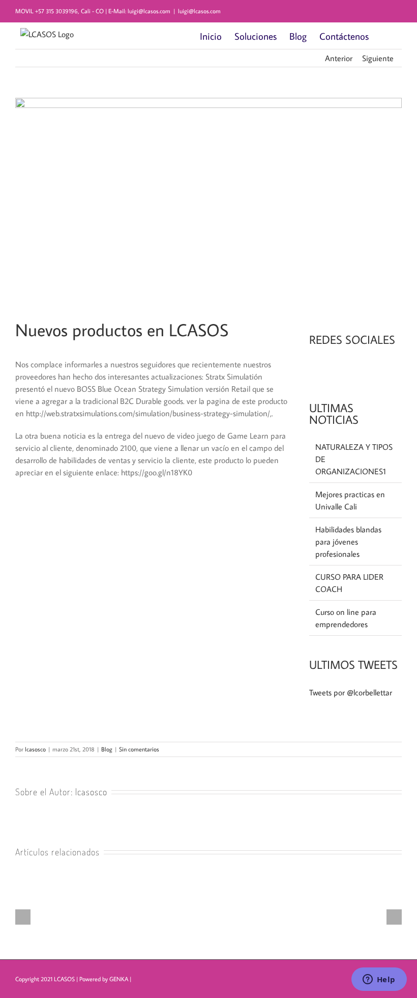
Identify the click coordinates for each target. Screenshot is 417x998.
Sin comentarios (139, 749)
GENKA (118, 979)
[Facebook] (312, 368)
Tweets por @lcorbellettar (350, 692)
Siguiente (378, 58)
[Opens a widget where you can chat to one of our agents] (379, 980)
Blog (106, 749)
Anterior (338, 58)
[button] (385, 35)
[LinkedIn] (326, 368)
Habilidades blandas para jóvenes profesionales (348, 541)
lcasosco (35, 749)
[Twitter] (340, 368)
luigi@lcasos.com (199, 11)
